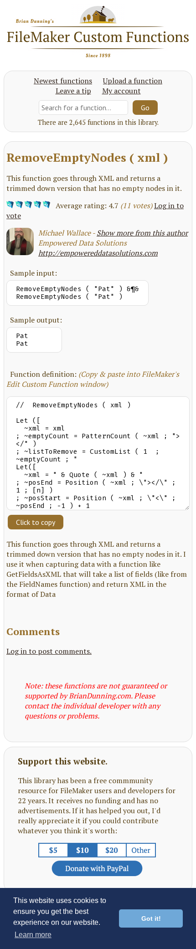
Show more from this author (142, 233)
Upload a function (132, 81)
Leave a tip (73, 91)
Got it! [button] (151, 918)
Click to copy (35, 522)
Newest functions (63, 81)
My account (121, 91)
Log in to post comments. (49, 651)
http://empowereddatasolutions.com (98, 253)
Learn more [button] (33, 935)
